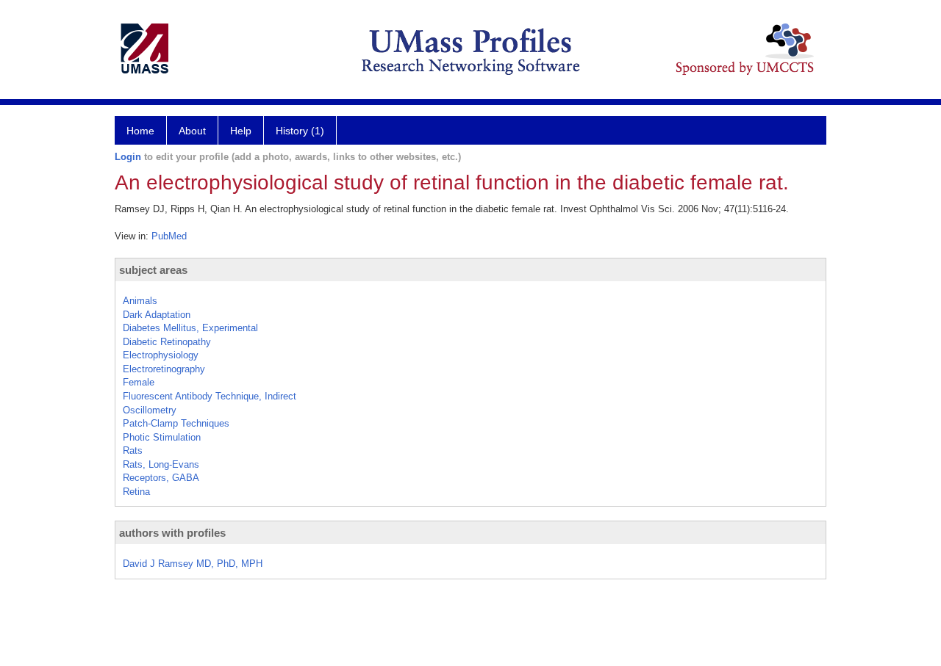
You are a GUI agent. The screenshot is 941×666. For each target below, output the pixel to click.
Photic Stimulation (162, 437)
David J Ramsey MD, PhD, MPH (192, 563)
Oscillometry (149, 410)
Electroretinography (164, 368)
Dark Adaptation (156, 314)
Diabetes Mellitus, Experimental (190, 327)
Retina (136, 491)
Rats (133, 450)
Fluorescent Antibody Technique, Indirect (209, 396)
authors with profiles (172, 532)
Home (140, 131)
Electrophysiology (160, 355)
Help (240, 131)
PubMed (169, 236)
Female (138, 382)
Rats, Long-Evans (161, 464)
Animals (140, 300)
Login (128, 156)
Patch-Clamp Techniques (176, 423)
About (192, 131)
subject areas (153, 270)
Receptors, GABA (161, 477)
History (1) (300, 131)
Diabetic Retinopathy (167, 341)
